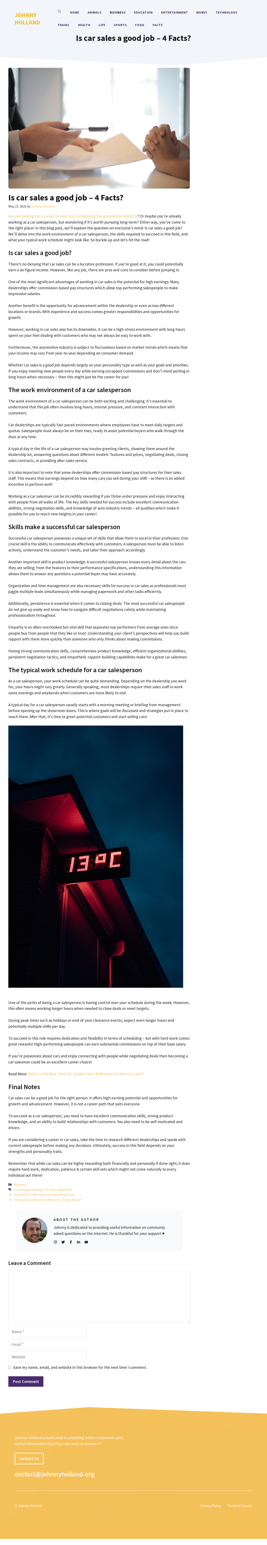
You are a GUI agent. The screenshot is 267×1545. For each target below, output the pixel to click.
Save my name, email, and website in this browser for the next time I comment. (80, 1367)
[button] (59, 12)
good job (34, 1189)
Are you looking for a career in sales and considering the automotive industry (72, 216)
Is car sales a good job (57, 1189)
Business (118, 12)
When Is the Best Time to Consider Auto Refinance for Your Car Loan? (86, 1073)
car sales (20, 1189)
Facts (158, 25)
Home (74, 12)
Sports (120, 25)
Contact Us (29, 1458)
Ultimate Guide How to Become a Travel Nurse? (48, 1200)
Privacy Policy (210, 1506)
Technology (226, 12)
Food (139, 25)
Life (102, 25)
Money (201, 12)
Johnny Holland (27, 18)
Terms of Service (239, 1506)
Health (84, 25)
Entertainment (174, 12)
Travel (64, 25)
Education (143, 12)
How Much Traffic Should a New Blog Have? (45, 1195)
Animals (95, 12)
